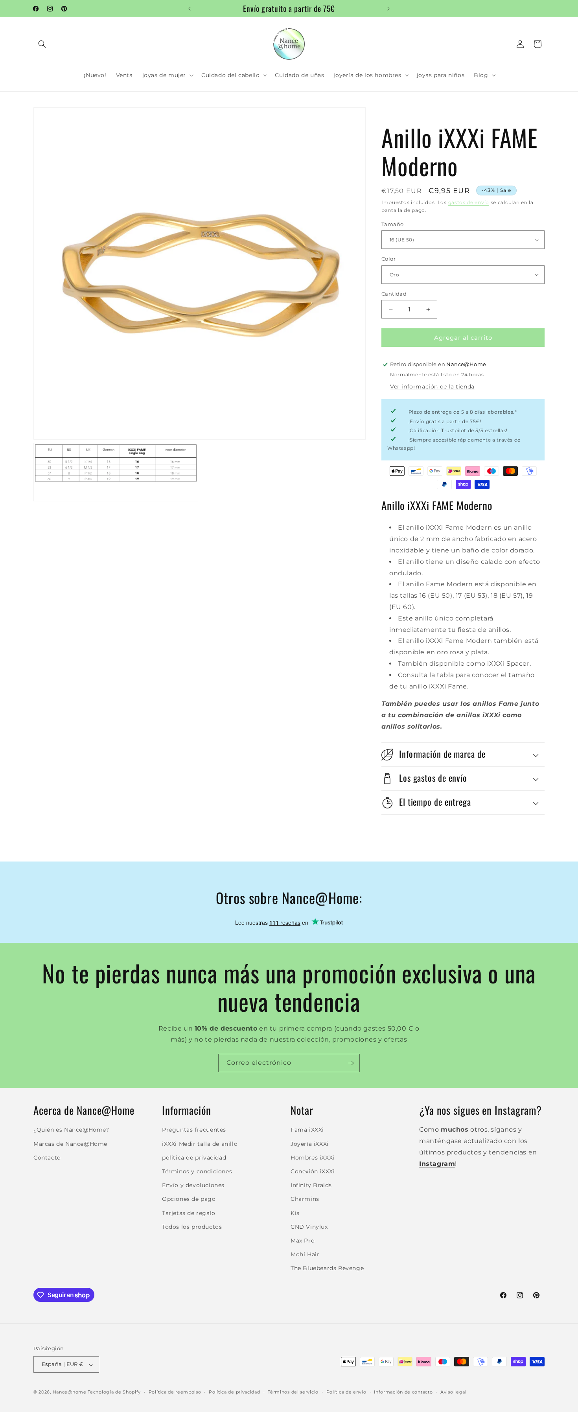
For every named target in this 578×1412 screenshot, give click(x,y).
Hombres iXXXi (313, 1157)
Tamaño (392, 224)
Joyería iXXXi (310, 1143)
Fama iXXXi (307, 1129)
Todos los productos (192, 1226)
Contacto (47, 1157)
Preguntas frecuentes (194, 1129)
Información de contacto (403, 1392)
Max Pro (303, 1240)
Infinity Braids (311, 1185)
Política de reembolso (175, 1392)
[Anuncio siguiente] (388, 8)
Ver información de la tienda (432, 386)
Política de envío (346, 1392)
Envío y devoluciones (193, 1185)
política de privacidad (194, 1157)
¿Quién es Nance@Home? (71, 1129)
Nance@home (70, 1392)
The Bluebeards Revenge (327, 1268)
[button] (42, 44)
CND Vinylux (309, 1226)
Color (388, 259)
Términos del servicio (293, 1392)
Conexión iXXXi (313, 1171)
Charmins (305, 1198)
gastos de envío (469, 202)
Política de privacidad (234, 1392)
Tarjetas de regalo (188, 1212)
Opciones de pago (189, 1198)
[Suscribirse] (350, 1063)
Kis (295, 1212)
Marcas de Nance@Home (70, 1143)
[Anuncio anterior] (189, 8)
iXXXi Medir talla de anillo (199, 1143)
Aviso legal (453, 1392)
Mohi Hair (305, 1254)
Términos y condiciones (197, 1171)
